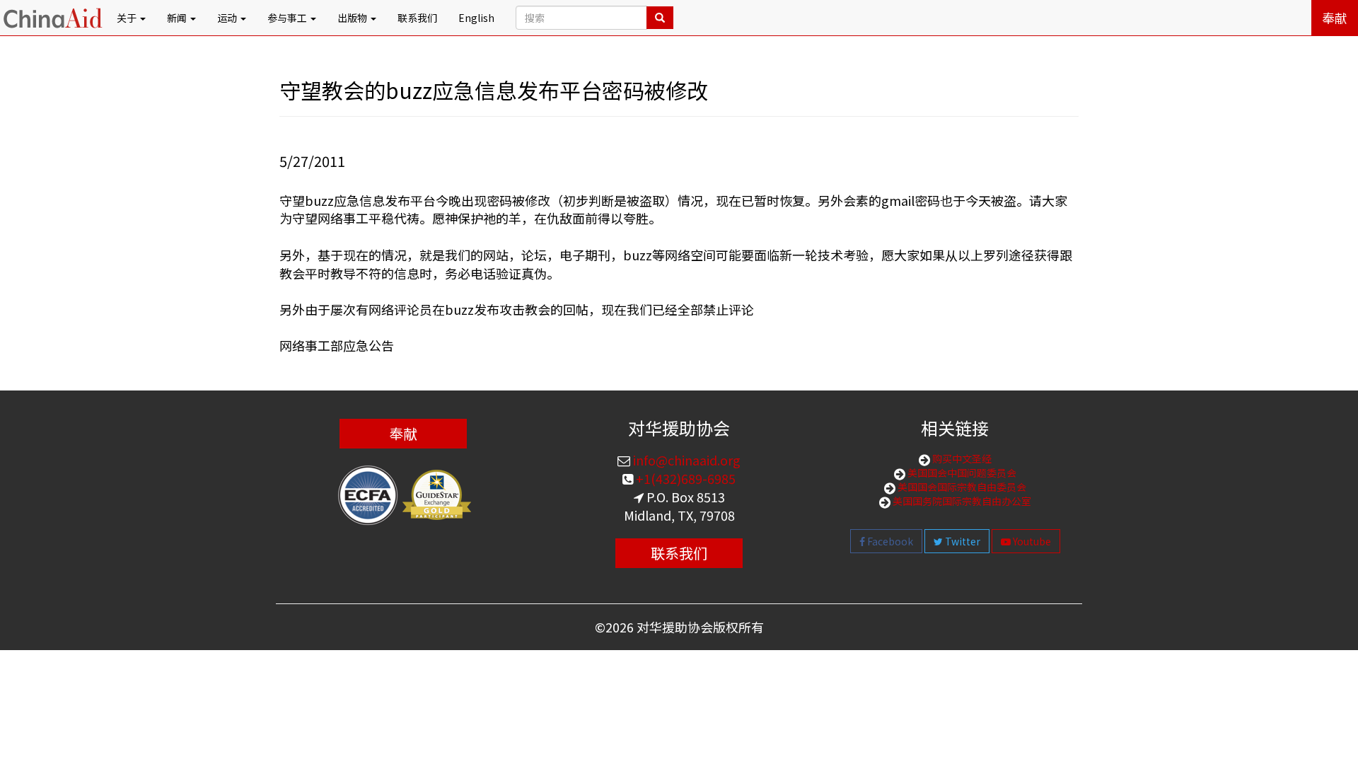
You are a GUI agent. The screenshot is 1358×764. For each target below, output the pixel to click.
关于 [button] (128, 18)
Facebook (889, 541)
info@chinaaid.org (685, 460)
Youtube (1031, 541)
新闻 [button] (178, 18)
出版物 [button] (353, 18)
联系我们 (417, 18)
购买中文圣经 (961, 458)
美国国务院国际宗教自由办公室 (960, 501)
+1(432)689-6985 (684, 478)
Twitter (961, 541)
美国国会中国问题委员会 (960, 472)
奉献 (1334, 17)
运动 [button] (228, 18)
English (476, 18)
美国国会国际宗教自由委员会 (960, 487)
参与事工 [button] (288, 18)
